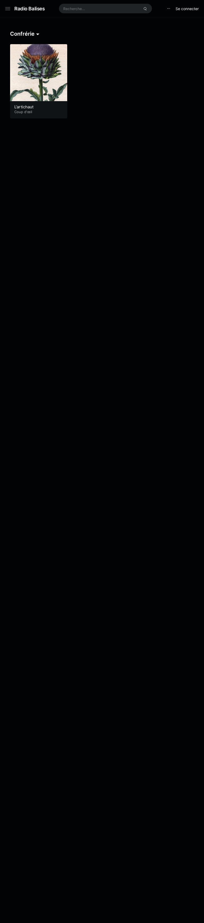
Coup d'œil (23, 112)
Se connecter (187, 8)
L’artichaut (23, 106)
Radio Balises (29, 8)
